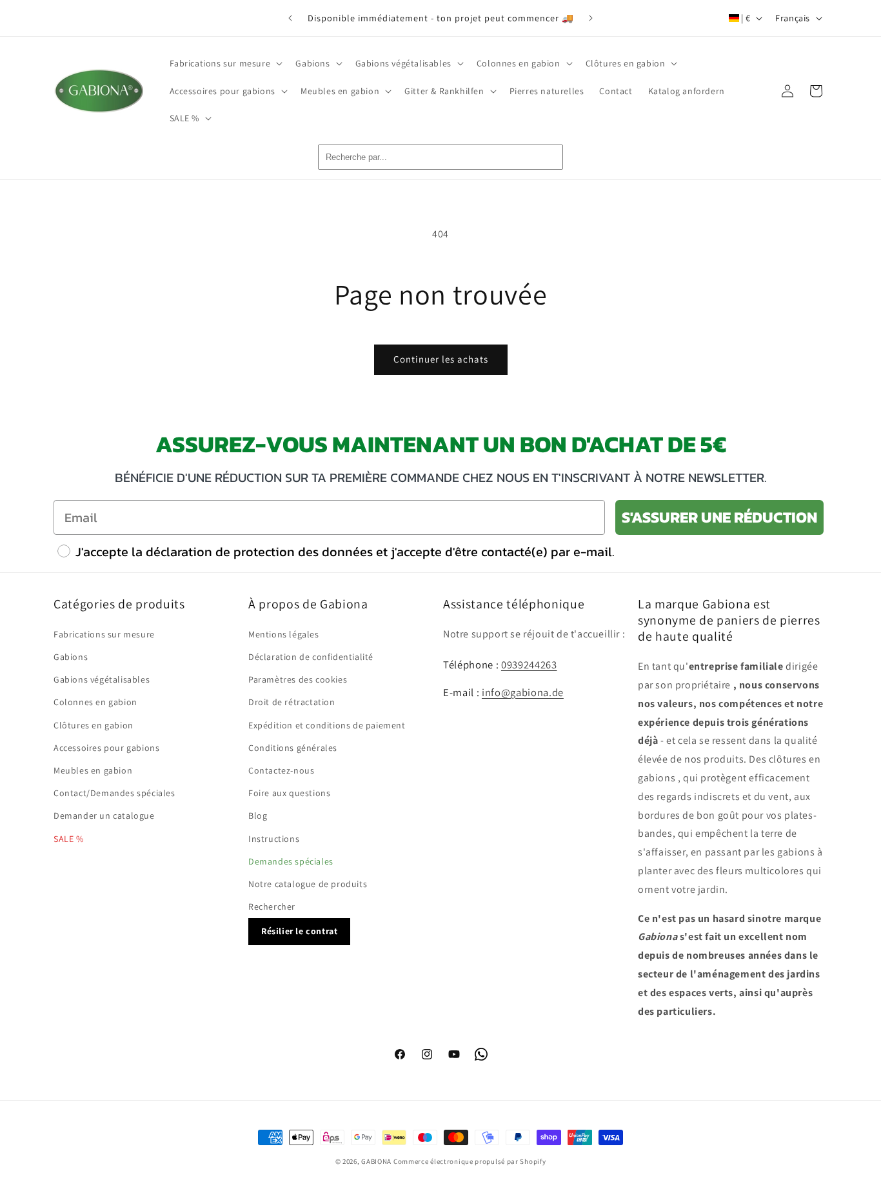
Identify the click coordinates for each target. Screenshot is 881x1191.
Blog (257, 816)
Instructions (273, 839)
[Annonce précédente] (290, 18)
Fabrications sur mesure (104, 634)
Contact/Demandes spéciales (114, 793)
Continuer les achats (440, 359)
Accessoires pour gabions (106, 748)
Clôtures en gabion (94, 725)
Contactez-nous (281, 770)
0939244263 (529, 664)
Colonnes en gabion (95, 702)
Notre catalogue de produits (307, 884)
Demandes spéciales (290, 861)
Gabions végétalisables (102, 679)
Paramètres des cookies (297, 679)
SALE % (69, 839)
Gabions (71, 657)
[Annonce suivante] (591, 18)
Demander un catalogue (104, 816)
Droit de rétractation (291, 702)
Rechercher (271, 906)
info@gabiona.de (523, 692)
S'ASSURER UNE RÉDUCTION (719, 517)
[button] (225, 63)
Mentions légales (283, 634)
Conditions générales (292, 748)
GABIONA (376, 1161)
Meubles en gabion (93, 770)
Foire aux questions (289, 793)
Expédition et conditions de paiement (327, 725)
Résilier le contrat (299, 931)
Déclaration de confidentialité (310, 657)
